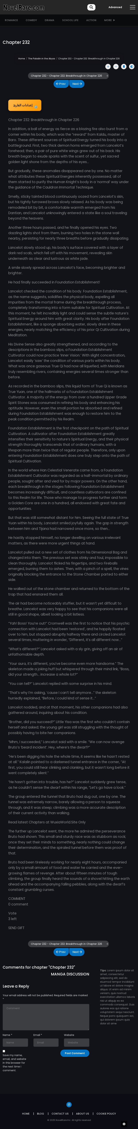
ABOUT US (82, 1113)
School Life (70, 20)
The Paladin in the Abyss (41, 58)
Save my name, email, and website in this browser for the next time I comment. (14, 1062)
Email (36, 1035)
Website (69, 1035)
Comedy (31, 20)
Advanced (115, 7)
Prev (62, 84)
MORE (108, 20)
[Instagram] (69, 1104)
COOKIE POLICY (106, 1113)
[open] (132, 7)
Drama (49, 20)
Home (21, 58)
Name (6, 1035)
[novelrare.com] (23, 7)
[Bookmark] (123, 66)
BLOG (40, 1113)
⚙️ (25, 106)
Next (75, 84)
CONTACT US (60, 1113)
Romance (11, 20)
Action (91, 20)
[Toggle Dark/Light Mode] (131, 66)
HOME (25, 1113)
